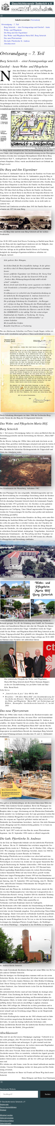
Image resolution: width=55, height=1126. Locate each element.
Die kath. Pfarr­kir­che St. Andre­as (17, 41)
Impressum (4, 1104)
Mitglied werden (6, 1115)
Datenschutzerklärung (8, 1107)
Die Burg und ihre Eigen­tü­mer (15, 32)
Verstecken (35, 20)
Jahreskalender (5, 1123)
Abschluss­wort (9, 43)
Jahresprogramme (7, 1118)
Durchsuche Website (8, 1089)
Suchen (47, 1094)
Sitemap (3, 1110)
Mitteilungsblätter (7, 1120)
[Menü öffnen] (1, 15)
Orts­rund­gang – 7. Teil (10, 24)
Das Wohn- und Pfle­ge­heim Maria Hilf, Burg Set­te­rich (25, 35)
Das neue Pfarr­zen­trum (12, 38)
